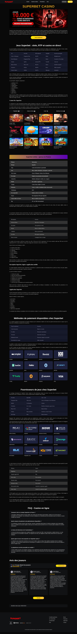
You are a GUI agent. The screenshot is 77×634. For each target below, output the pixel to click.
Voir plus (38, 597)
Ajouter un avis (61, 565)
